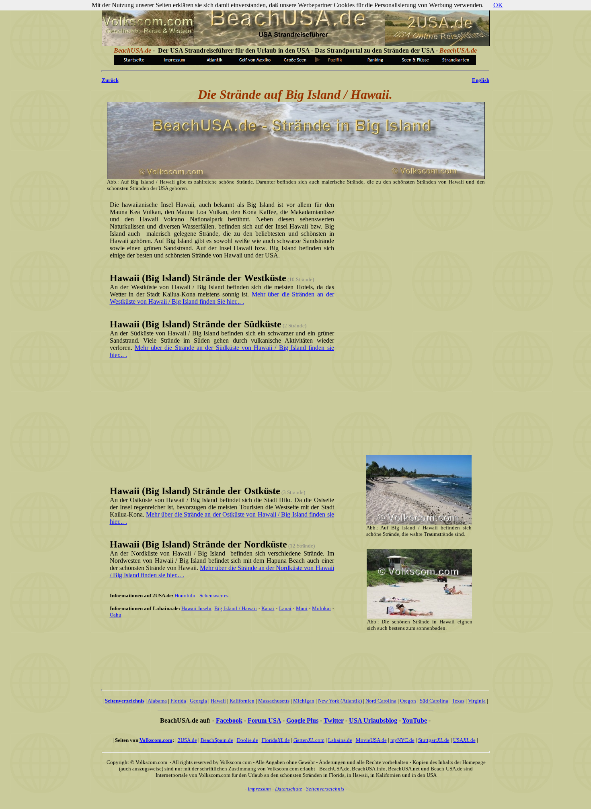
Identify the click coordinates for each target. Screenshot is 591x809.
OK (498, 5)
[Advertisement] (220, 421)
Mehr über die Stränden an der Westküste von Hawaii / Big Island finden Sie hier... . (222, 298)
